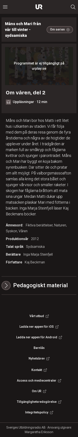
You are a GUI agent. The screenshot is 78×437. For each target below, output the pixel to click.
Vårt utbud (36, 316)
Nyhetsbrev (37, 358)
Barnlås (39, 348)
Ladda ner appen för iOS (37, 326)
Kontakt (36, 370)
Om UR (36, 391)
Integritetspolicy (36, 412)
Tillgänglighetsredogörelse (37, 401)
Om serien (57, 29)
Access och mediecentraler (36, 380)
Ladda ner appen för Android (36, 337)
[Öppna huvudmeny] (5, 7)
